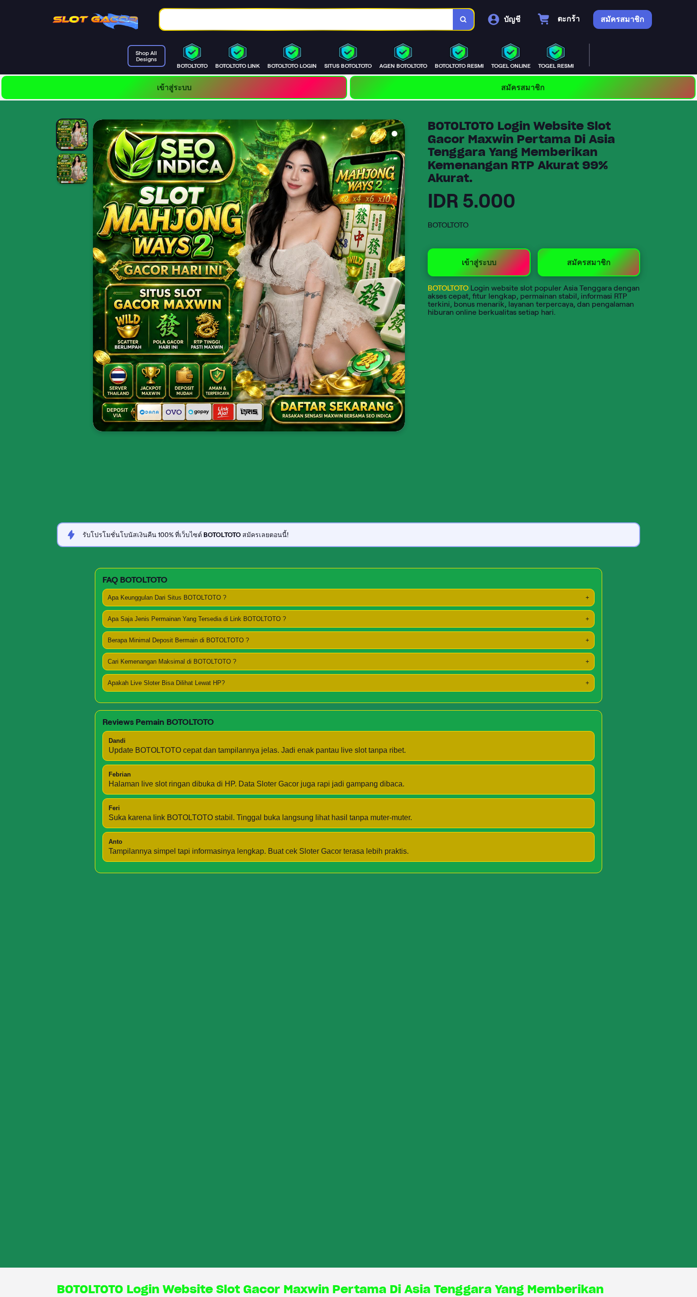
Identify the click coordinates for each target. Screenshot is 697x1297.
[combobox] (306, 19)
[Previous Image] (100, 277)
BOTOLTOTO (449, 288)
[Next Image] (397, 277)
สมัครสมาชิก (523, 87)
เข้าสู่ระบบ (174, 87)
